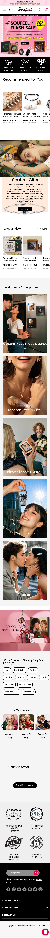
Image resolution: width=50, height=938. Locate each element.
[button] (4, 9)
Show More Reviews (25, 785)
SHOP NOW (25, 209)
